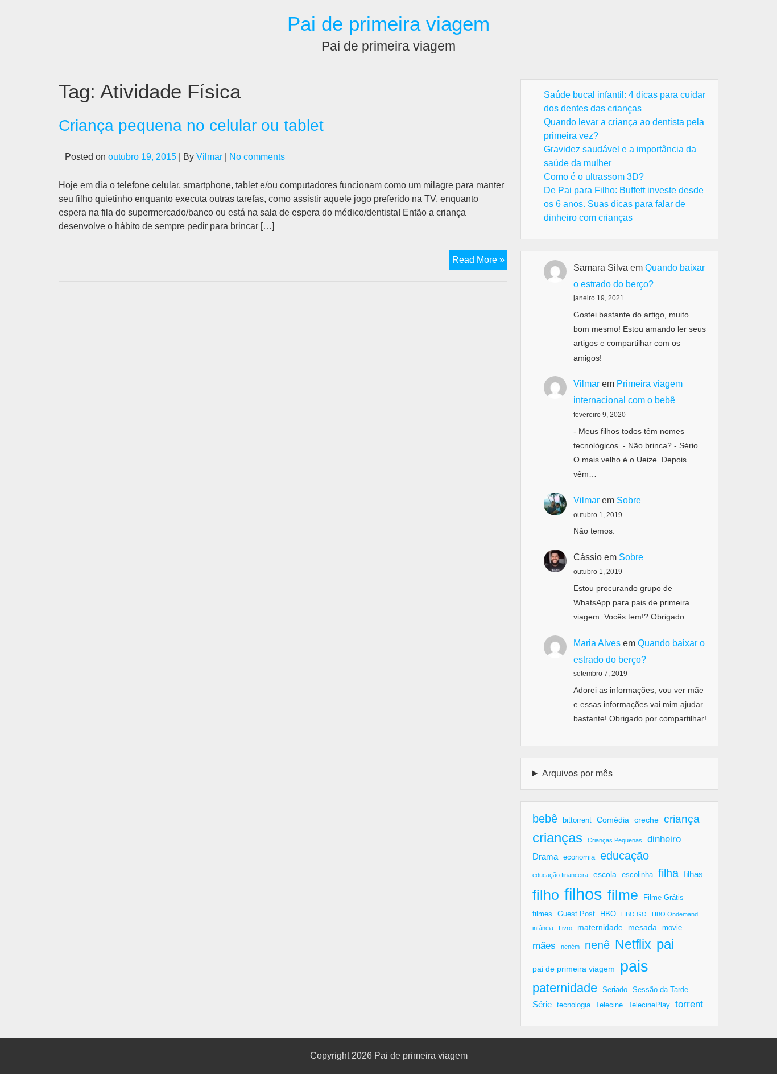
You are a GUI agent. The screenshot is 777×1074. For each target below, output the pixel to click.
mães (544, 945)
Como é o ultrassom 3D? (594, 176)
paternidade (564, 988)
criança (682, 819)
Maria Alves (597, 643)
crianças (557, 837)
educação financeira (560, 874)
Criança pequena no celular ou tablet (191, 125)
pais (634, 966)
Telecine (609, 1005)
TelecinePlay (649, 1005)
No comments (257, 157)
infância (542, 927)
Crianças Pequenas (615, 840)
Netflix (633, 944)
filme (622, 895)
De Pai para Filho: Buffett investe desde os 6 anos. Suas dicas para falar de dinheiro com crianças (624, 203)
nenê (597, 945)
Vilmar (209, 157)
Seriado (614, 990)
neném (570, 946)
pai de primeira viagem (573, 968)
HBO (608, 914)
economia (579, 857)
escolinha (637, 875)
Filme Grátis (663, 898)
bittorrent (577, 820)
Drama (545, 856)
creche (646, 819)
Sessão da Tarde (660, 990)
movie (672, 928)
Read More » (479, 262)
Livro (565, 927)
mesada (642, 927)
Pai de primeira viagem (388, 24)
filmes (542, 914)
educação (624, 855)
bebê (544, 818)
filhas (693, 874)
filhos (583, 894)
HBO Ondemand (675, 914)
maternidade (600, 927)
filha (668, 873)
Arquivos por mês (577, 773)
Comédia (613, 819)
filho (545, 895)
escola (605, 874)
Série (542, 1004)
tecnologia (573, 1005)
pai (665, 944)
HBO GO (634, 914)
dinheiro (664, 839)
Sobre (629, 500)
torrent (689, 1004)
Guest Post (576, 914)
